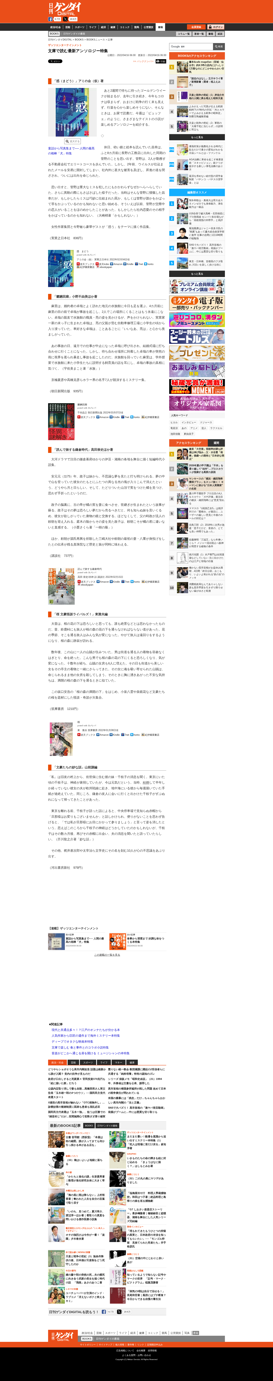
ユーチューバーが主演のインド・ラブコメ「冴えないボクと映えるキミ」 (85, 1297)
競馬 (136, 27)
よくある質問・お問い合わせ (136, 1355)
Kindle (130, 264)
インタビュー (189, 422)
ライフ (92, 27)
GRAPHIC (131, 1154)
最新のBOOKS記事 (65, 1126)
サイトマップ (105, 1345)
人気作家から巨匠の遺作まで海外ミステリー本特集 (86, 1035)
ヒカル (174, 422)
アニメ (194, 428)
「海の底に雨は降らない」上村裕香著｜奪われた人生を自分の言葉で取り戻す (85, 1198)
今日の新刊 (71, 1270)
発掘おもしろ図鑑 (135, 1270)
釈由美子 (189, 434)
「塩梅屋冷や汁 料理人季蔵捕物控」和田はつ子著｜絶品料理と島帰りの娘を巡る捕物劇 (146, 1197)
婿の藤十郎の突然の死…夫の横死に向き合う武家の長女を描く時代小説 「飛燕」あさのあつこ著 (85, 1278)
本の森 (69, 1172)
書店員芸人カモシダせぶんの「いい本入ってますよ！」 (85, 1229)
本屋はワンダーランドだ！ (78, 1133)
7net (140, 264)
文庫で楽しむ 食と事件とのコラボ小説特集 (80, 1047)
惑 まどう (83, 251)
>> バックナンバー (143, 61)
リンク (140, 1345)
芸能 (67, 27)
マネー (118, 1062)
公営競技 (148, 27)
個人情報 (119, 1345)
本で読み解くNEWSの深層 (78, 1252)
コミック (125, 27)
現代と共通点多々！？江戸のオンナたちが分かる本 (86, 1029)
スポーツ (79, 27)
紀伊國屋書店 (87, 267)
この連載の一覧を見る (107, 954)
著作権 (130, 1345)
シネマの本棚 (72, 1289)
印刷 (162, 61)
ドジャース (206, 422)
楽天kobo (104, 264)
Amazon (117, 264)
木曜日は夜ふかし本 (75, 1191)
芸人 (204, 428)
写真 (187, 1332)
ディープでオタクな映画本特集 (72, 1041)
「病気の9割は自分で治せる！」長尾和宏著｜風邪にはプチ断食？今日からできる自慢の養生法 (146, 1295)
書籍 (160, 27)
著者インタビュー (135, 1227)
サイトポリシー (88, 1345)
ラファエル (216, 428)
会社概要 (140, 1350)
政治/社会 (55, 27)
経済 (103, 27)
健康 (112, 27)
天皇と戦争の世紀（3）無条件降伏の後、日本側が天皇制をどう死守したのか (85, 1260)
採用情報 (152, 1350)
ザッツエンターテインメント (65, 45)
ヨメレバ (91, 255)
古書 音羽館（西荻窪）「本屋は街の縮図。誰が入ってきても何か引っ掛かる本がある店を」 (85, 1141)
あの (184, 428)
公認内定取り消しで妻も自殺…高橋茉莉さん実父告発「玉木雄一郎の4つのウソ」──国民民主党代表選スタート (76, 1093)
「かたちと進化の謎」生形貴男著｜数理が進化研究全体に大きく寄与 (85, 1180)
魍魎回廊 (82, 404)
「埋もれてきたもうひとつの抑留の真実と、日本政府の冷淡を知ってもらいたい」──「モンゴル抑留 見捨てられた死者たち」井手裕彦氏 (146, 1238)
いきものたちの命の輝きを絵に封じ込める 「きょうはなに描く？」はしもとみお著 (146, 1162)
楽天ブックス (87, 264)
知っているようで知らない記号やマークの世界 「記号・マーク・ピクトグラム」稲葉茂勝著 (146, 1278)
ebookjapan (106, 267)
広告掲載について (125, 1350)
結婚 (146, 782)
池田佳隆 (175, 434)
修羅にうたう (72, 1156)
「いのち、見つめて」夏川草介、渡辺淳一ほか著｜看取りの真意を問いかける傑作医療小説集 (85, 1215)
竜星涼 (174, 428)
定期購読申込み (155, 1345)
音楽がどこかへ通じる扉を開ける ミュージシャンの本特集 (91, 1053)
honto (150, 264)
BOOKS (89, 1125)
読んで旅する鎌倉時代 (90, 569)
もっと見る (197, 137)
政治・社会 (57, 1062)
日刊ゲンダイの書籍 (107, 1125)
